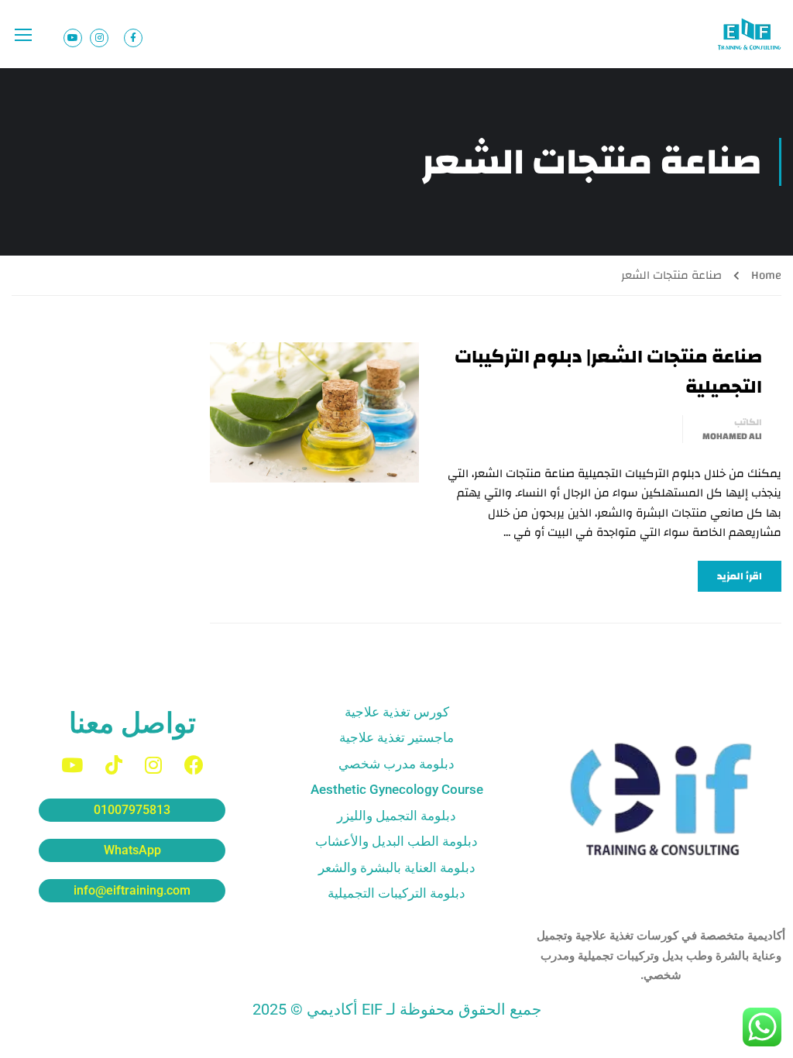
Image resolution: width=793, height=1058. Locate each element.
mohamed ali (732, 436)
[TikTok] (113, 765)
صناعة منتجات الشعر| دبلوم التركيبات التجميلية (608, 372)
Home (766, 275)
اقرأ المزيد (739, 576)
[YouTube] (72, 765)
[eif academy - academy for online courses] (750, 34)
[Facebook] (194, 765)
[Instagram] (153, 765)
